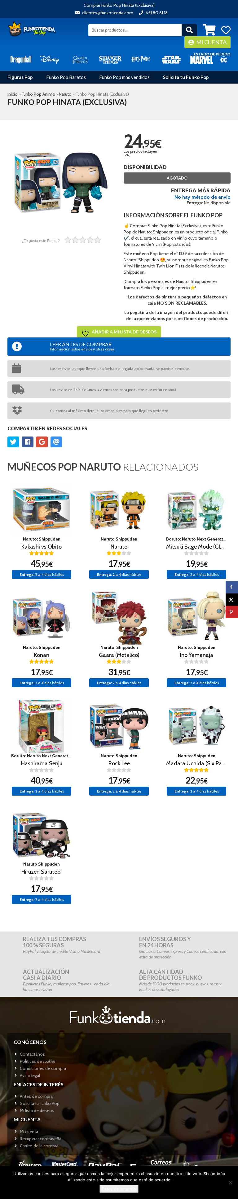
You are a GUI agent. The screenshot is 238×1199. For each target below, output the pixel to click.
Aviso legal (30, 1075)
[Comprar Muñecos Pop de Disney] (49, 59)
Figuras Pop (20, 77)
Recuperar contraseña (40, 1138)
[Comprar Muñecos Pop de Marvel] (202, 59)
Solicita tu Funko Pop (186, 77)
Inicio (12, 94)
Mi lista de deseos (37, 1110)
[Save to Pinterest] (232, 612)
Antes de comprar (37, 1096)
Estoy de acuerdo (119, 1188)
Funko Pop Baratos (66, 77)
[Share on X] (232, 599)
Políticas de (37, 1061)
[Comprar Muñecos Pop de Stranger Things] (110, 59)
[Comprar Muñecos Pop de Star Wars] (171, 59)
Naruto (65, 94)
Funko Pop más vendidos (124, 77)
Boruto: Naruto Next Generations (199, 539)
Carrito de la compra (39, 1146)
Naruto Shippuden (119, 539)
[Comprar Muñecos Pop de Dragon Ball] (20, 59)
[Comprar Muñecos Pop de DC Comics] (224, 59)
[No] (230, 1182)
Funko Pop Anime (38, 94)
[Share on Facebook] (232, 587)
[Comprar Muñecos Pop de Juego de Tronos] (80, 59)
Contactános (32, 1054)
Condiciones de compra (43, 1068)
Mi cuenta (211, 42)
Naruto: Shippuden (41, 539)
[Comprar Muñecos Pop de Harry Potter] (141, 59)
